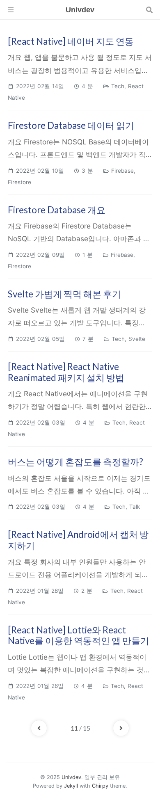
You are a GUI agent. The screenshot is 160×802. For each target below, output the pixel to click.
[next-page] (121, 728)
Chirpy (100, 786)
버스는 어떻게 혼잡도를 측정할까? (75, 461)
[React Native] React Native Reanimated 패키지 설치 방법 (66, 372)
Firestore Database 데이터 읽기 (71, 125)
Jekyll (71, 786)
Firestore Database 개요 (56, 209)
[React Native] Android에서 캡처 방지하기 (78, 540)
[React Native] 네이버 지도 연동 (71, 41)
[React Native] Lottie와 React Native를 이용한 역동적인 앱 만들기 (78, 635)
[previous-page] (39, 728)
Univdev (71, 777)
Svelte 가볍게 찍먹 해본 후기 (64, 293)
